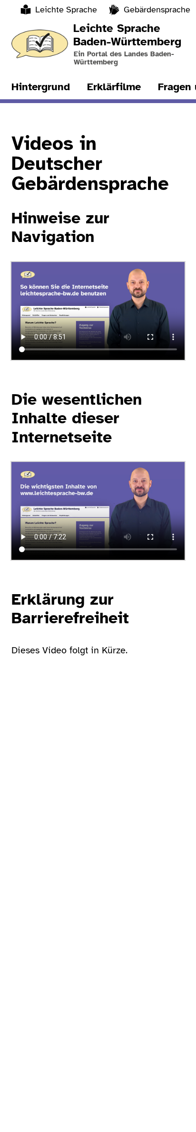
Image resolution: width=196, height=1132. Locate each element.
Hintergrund (40, 86)
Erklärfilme (114, 86)
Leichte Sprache (66, 9)
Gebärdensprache (157, 9)
